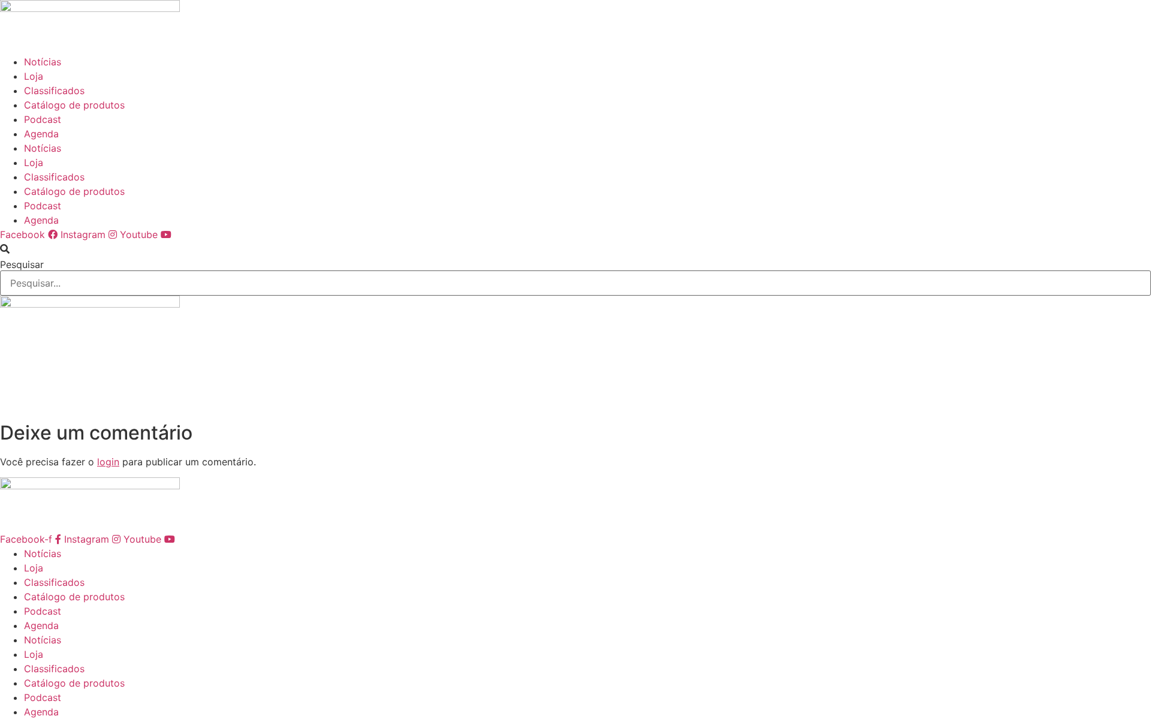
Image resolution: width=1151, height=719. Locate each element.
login (108, 462)
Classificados (54, 91)
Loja (33, 76)
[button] (575, 249)
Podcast (42, 119)
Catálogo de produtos (74, 105)
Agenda (41, 134)
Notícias (42, 62)
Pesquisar (22, 264)
